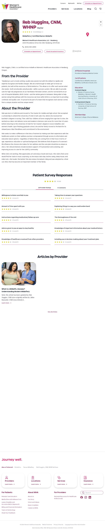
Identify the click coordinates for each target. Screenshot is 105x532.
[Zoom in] (100, 21)
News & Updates (33, 505)
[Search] (96, 8)
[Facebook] (81, 498)
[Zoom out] (100, 24)
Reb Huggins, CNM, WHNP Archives (47, 467)
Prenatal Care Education (9, 496)
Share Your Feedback (8, 513)
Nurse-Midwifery (28, 467)
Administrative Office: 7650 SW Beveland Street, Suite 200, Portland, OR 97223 (52, 528)
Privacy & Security (58, 524)
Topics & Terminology (8, 510)
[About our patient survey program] (42, 32)
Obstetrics (17, 467)
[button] (32, 51)
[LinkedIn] (90, 498)
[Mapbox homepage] (76, 51)
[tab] (44, 188)
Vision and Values (33, 502)
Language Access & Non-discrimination (75, 524)
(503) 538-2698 (30, 47)
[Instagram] (85, 498)
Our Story (31, 499)
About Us (31, 496)
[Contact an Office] (100, 8)
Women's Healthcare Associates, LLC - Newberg (39, 40)
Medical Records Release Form (11, 499)
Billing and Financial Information (12, 507)
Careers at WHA (33, 508)
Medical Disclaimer (47, 524)
